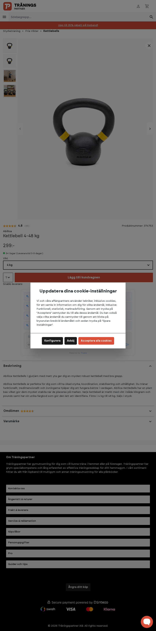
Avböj (70, 341)
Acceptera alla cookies (96, 341)
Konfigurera (52, 341)
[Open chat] (147, 622)
